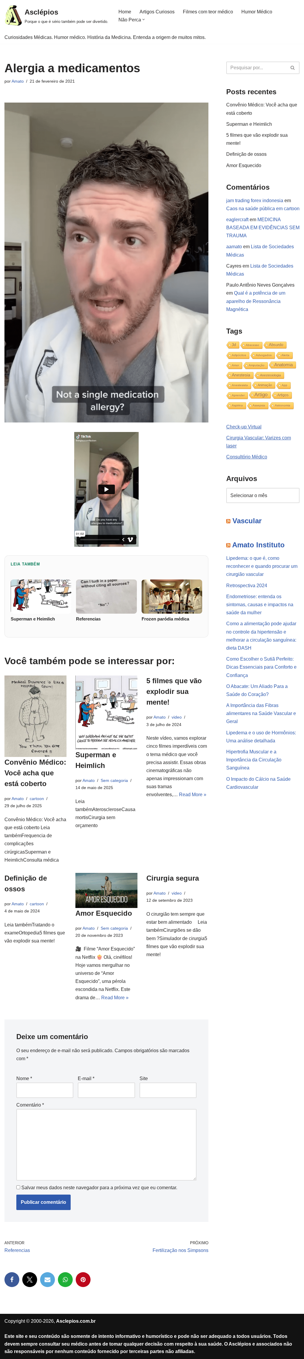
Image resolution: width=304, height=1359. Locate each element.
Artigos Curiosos (157, 11)
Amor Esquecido (103, 913)
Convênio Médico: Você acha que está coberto (35, 773)
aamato (234, 246)
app (284, 385)
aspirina (237, 405)
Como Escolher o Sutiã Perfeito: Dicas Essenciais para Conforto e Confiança (261, 667)
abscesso (252, 345)
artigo (260, 395)
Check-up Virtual (244, 426)
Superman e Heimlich (249, 124)
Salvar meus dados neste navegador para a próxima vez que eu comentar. (99, 1187)
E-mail (86, 1078)
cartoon (37, 798)
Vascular (247, 521)
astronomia (282, 405)
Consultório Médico (246, 456)
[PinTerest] (83, 1279)
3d (234, 345)
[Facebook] (11, 1279)
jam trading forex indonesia (254, 200)
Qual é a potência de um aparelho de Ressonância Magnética (255, 301)
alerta (285, 355)
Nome (24, 1078)
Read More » (192, 794)
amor (235, 365)
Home (124, 11)
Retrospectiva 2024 (246, 585)
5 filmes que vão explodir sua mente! (174, 691)
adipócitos (239, 355)
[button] (143, 19)
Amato (18, 81)
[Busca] (293, 68)
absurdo (276, 345)
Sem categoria (114, 780)
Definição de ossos (246, 154)
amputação (257, 365)
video (177, 717)
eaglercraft (237, 219)
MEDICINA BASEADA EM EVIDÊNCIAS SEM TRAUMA (263, 227)
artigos (283, 395)
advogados (264, 355)
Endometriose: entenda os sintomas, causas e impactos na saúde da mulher (259, 604)
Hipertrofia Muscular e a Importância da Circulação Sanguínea (253, 759)
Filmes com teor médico (208, 11)
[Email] (47, 1279)
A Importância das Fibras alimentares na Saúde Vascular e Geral (261, 713)
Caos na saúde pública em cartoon (263, 208)
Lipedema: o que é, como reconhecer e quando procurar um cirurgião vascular (261, 566)
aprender (238, 395)
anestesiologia (270, 375)
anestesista (240, 385)
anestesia (241, 375)
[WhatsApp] (65, 1279)
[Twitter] (29, 1279)
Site (144, 1078)
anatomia (283, 364)
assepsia (259, 405)
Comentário (30, 1104)
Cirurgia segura (172, 878)
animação (265, 385)
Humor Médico (256, 11)
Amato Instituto (258, 545)
